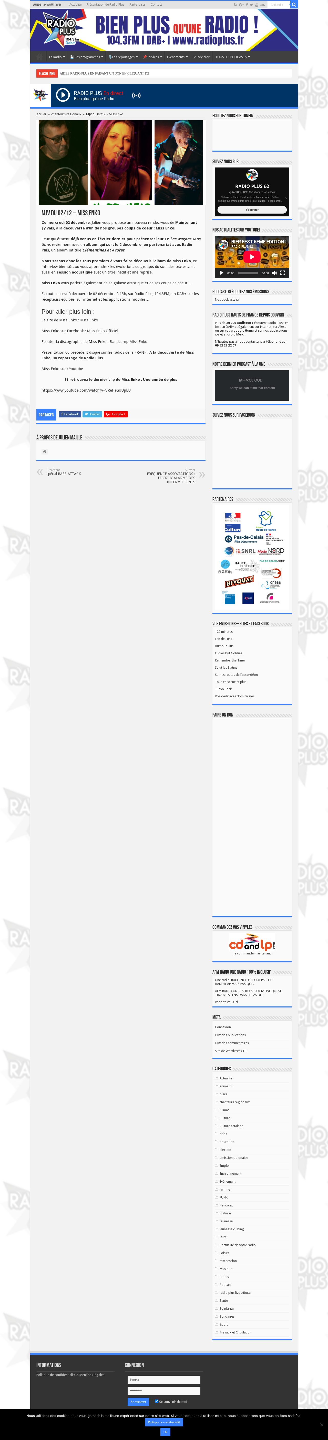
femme (225, 1189)
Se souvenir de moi (172, 1402)
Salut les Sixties (226, 667)
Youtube (76, 368)
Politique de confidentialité (164, 1422)
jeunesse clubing (232, 1229)
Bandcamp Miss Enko (128, 341)
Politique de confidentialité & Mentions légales (70, 1375)
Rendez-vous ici (226, 1002)
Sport (224, 1324)
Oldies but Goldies (228, 653)
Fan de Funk (223, 639)
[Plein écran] (282, 273)
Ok (165, 1432)
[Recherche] (294, 4)
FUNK (224, 1197)
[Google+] (241, 5)
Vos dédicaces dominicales (234, 696)
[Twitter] (251, 5)
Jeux (223, 1237)
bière (223, 1094)
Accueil (39, 56)
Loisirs (224, 1253)
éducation (227, 1142)
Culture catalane (231, 1126)
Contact (156, 4)
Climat (224, 1110)
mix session (228, 1261)
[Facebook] (246, 5)
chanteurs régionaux (66, 114)
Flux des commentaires (232, 1043)
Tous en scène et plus (230, 682)
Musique (226, 1269)
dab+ (223, 1134)
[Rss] (236, 5)
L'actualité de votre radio (238, 1245)
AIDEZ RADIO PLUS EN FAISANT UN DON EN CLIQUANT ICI (104, 73)
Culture (225, 1118)
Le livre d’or (201, 57)
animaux (226, 1086)
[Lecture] (221, 273)
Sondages (227, 1316)
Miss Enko (89, 320)
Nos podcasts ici (227, 299)
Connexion (223, 1027)
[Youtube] (257, 5)
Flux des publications (230, 1035)
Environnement (230, 1173)
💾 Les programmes (85, 57)
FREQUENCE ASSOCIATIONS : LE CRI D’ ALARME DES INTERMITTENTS (171, 476)
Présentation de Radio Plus (105, 4)
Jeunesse (226, 1221)
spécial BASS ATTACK (64, 472)
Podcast (225, 1285)
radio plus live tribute (235, 1293)
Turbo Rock (223, 689)
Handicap (226, 1205)
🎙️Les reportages (121, 57)
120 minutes (224, 632)
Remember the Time (230, 660)
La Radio (55, 57)
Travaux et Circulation (235, 1332)
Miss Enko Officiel (102, 331)
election (225, 1150)
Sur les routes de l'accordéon (236, 675)
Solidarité (227, 1308)
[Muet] (274, 273)
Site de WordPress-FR (231, 1051)
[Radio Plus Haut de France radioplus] (164, 30)
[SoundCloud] (262, 5)
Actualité (75, 4)
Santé (224, 1300)
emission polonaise (234, 1158)
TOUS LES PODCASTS (231, 57)
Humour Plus (224, 646)
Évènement (227, 1181)
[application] (252, 257)
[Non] (321, 1424)
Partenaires (137, 4)
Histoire (225, 1213)
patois (224, 1277)
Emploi (225, 1166)
